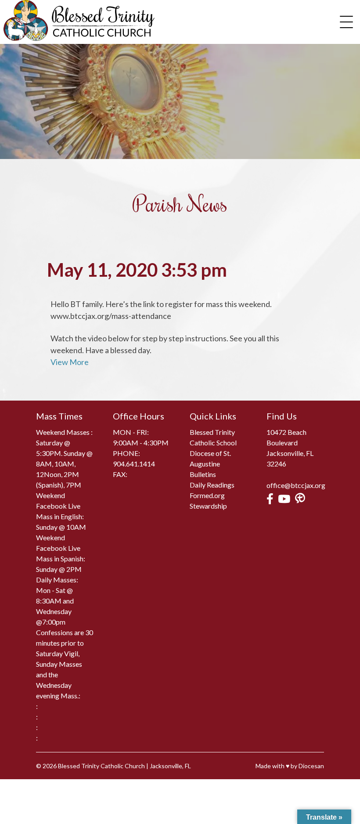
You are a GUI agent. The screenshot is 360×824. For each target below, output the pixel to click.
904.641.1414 (134, 463)
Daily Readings (212, 485)
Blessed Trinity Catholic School (213, 437)
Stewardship (208, 506)
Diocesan (311, 766)
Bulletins (203, 474)
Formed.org (207, 495)
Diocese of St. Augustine (210, 458)
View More (69, 362)
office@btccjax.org (295, 485)
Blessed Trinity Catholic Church (101, 766)
